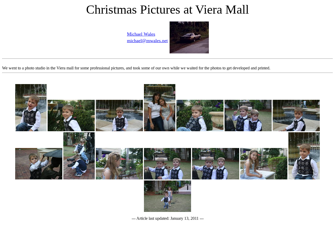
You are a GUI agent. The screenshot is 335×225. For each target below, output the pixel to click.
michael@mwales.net (147, 40)
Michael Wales (141, 34)
